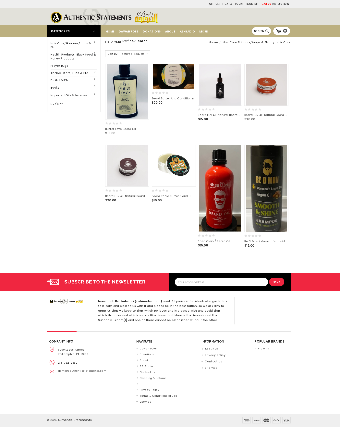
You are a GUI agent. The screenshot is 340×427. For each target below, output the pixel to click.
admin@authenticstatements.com (82, 371)
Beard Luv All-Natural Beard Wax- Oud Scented (127, 196)
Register (252, 4)
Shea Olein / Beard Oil (214, 241)
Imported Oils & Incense (69, 95)
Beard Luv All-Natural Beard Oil (220, 115)
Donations (152, 31)
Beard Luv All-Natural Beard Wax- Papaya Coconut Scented (266, 115)
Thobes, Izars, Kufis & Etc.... (71, 73)
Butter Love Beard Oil (120, 129)
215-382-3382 (275, 4)
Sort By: (113, 54)
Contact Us (147, 372)
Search (259, 31)
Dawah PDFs (129, 31)
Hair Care (284, 42)
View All (263, 348)
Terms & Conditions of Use (158, 396)
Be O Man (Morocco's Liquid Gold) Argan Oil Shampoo (266, 241)
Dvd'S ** (57, 104)
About (170, 31)
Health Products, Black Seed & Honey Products (73, 56)
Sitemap (146, 402)
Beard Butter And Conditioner (173, 98)
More (203, 31)
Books (55, 88)
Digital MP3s (60, 80)
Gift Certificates (221, 4)
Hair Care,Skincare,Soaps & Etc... (71, 45)
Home (110, 31)
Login (239, 4)
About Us (211, 349)
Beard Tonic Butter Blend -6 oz (174, 196)
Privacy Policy (149, 390)
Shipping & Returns (153, 378)
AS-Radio (187, 31)
